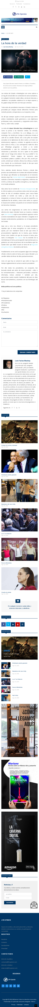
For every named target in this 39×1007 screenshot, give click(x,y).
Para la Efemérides (6, 563)
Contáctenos (26, 4)
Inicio (2, 33)
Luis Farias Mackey (8, 47)
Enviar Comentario (27, 352)
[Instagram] (14, 986)
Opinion (7, 650)
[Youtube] (21, 7)
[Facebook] (13, 7)
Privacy (13, 1004)
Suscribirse (9, 902)
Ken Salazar (19, 238)
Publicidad (19, 4)
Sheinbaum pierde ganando (8, 474)
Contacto (26, 1004)
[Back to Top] (35, 1005)
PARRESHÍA (5, 39)
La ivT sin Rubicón (6, 533)
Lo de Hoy (4, 695)
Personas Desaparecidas (27, 189)
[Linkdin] (24, 7)
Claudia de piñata (6, 592)
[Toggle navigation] (3, 27)
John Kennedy (9, 214)
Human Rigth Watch (19, 177)
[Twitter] (16, 7)
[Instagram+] (19, 7)
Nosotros (12, 4)
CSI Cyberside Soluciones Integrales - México (23, 1001)
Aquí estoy (15, 695)
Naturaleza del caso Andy (8, 504)
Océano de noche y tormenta (9, 445)
